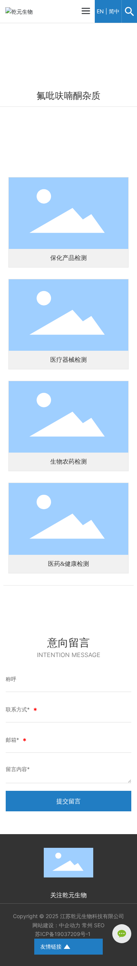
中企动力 (69, 925)
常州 (87, 925)
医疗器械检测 (68, 359)
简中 (114, 11)
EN (100, 11)
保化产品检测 (68, 258)
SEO (99, 925)
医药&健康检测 (68, 564)
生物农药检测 (68, 461)
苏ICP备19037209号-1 (63, 934)
